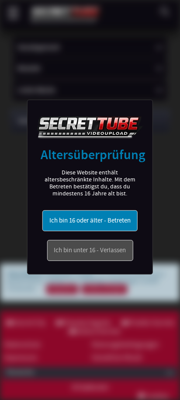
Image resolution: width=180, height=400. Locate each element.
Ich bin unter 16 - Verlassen (90, 250)
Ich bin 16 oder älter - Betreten (90, 220)
